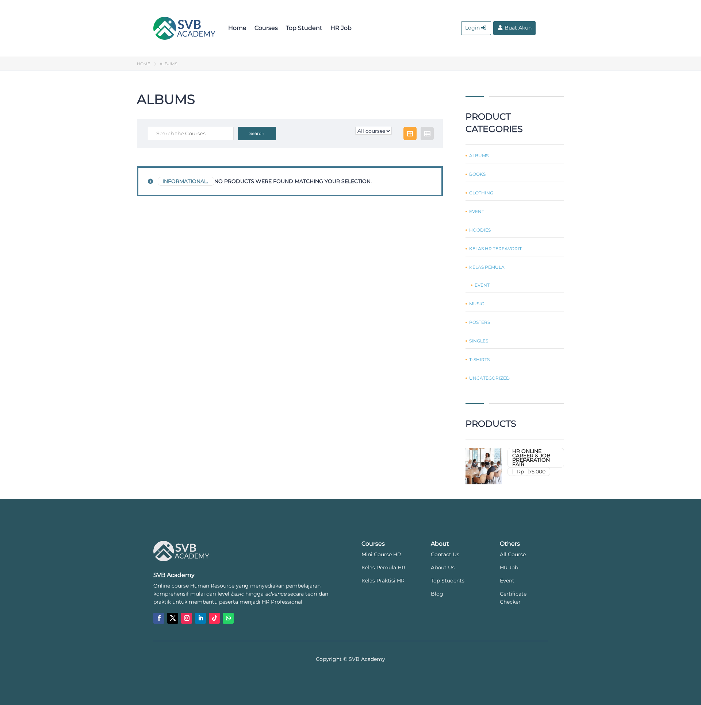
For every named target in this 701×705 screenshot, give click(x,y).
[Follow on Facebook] (158, 618)
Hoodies (480, 230)
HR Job (341, 27)
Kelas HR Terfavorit (495, 249)
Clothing (481, 193)
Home (237, 27)
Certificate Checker (513, 597)
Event (476, 211)
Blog (437, 593)
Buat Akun (518, 27)
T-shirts (479, 359)
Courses (266, 27)
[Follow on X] (172, 618)
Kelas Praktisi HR (383, 580)
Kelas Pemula (487, 267)
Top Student (304, 27)
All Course (513, 554)
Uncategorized (489, 378)
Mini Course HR (381, 554)
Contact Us (445, 554)
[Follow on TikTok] (214, 618)
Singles (478, 341)
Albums (479, 156)
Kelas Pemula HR (383, 567)
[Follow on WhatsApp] (228, 618)
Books (477, 174)
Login (472, 27)
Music (476, 304)
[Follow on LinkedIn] (200, 618)
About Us (443, 567)
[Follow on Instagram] (186, 618)
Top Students (447, 580)
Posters (479, 322)
